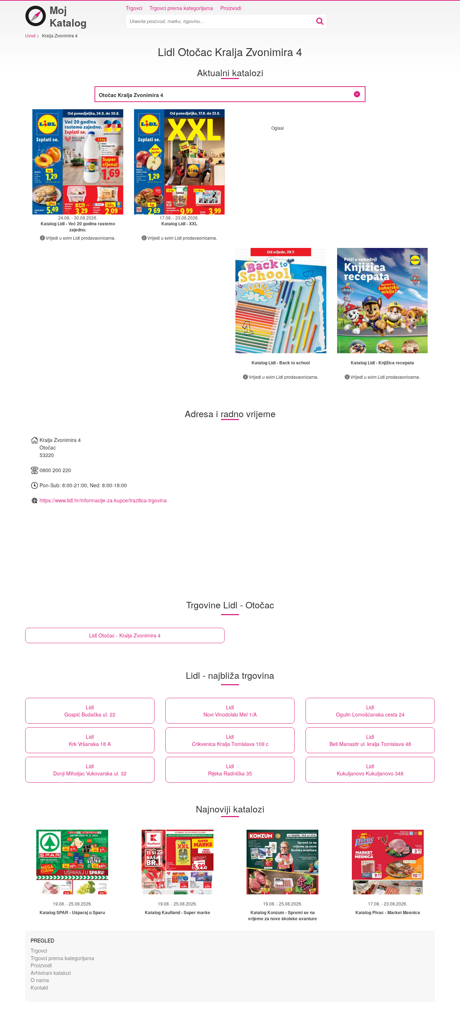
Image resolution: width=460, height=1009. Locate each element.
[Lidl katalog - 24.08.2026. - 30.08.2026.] (77, 162)
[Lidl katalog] (280, 300)
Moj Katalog (68, 16)
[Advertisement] (331, 181)
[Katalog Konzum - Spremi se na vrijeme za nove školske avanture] (282, 862)
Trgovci (134, 7)
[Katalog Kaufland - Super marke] (177, 862)
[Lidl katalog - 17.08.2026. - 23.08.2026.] (179, 162)
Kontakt (39, 987)
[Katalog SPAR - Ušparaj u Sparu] (72, 862)
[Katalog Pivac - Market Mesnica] (388, 862)
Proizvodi (230, 7)
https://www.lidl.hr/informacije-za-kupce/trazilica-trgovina (103, 500)
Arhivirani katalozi (51, 972)
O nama (40, 979)
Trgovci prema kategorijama (181, 7)
